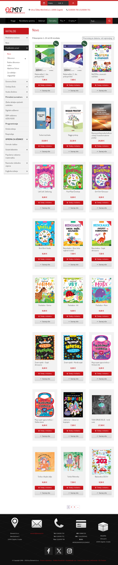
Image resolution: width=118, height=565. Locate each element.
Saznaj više (46, 90)
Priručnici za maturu (14, 97)
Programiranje (12, 123)
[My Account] (73, 3)
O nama (72, 20)
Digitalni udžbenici (12, 110)
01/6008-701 (85, 10)
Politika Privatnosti (59, 560)
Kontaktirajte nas (71, 560)
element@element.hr (16, 13)
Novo (7, 43)
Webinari (41, 20)
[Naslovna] (7, 21)
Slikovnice (11, 58)
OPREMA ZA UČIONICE (14, 139)
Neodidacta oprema (27, 20)
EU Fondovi (102, 560)
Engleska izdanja (12, 171)
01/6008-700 (73, 10)
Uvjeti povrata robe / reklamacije (87, 560)
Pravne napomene (46, 560)
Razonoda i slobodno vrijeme (13, 164)
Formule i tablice (11, 144)
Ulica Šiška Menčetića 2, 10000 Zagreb (47, 10)
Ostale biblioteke (12, 149)
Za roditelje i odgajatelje (11, 74)
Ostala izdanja (11, 129)
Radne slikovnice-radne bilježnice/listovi (13, 65)
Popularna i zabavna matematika (13, 156)
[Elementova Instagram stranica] (69, 551)
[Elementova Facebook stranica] (49, 551)
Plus (61, 20)
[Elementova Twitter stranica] (59, 551)
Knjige (13, 20)
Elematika (52, 20)
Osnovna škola (11, 81)
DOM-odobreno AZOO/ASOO (11, 117)
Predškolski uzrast (12, 48)
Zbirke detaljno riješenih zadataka (14, 103)
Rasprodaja (10, 134)
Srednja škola (10, 86)
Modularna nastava (12, 37)
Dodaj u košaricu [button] (46, 85)
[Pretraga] (109, 21)
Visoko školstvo (11, 92)
